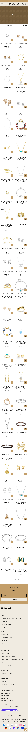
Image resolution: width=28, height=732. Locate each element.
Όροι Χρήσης (4, 634)
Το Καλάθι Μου (5, 670)
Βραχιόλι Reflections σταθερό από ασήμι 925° (7, 547)
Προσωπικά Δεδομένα (6, 637)
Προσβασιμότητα (5, 646)
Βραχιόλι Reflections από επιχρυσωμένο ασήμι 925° (7, 180)
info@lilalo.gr (8, 705)
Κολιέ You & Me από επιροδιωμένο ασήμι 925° (20, 273)
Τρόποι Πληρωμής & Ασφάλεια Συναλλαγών (12, 659)
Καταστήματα (4, 621)
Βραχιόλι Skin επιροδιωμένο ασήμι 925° (7, 89)
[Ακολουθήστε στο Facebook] (4, 715)
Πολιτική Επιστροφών (6, 643)
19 (18, 579)
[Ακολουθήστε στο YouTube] (20, 715)
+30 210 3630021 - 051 (7, 690)
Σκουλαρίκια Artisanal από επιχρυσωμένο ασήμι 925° (7, 387)
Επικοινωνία (4, 681)
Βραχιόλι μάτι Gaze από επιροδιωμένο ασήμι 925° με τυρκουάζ (20, 202)
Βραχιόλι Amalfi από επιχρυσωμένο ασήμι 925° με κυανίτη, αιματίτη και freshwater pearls (7, 342)
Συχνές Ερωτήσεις (6, 665)
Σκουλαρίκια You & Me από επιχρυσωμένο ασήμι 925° (20, 479)
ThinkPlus (22, 721)
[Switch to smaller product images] (26, 25)
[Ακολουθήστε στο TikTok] (23, 715)
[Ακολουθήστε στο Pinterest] (16, 715)
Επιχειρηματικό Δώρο (6, 624)
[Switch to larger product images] (23, 25)
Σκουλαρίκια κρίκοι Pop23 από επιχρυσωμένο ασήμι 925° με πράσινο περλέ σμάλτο (21, 570)
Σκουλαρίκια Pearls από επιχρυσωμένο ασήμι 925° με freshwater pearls (7, 158)
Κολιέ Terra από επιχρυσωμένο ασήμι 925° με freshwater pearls (7, 524)
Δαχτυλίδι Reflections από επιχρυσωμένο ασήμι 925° (21, 318)
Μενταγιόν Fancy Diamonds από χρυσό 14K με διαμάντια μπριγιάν (21, 388)
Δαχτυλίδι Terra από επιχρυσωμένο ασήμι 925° (7, 410)
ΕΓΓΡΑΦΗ (14, 599)
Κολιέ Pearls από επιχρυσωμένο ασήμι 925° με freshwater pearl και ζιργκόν (21, 89)
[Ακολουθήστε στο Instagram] (12, 715)
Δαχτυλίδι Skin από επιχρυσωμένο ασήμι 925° (21, 224)
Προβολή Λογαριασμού (7, 668)
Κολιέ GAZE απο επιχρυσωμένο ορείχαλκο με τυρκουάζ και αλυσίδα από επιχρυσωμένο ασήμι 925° (7, 226)
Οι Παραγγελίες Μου (6, 673)
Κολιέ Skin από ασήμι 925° (21, 523)
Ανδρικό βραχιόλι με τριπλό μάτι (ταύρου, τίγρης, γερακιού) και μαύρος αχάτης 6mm (7, 456)
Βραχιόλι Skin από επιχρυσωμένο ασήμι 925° (21, 67)
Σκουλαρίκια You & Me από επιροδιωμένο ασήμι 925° (7, 273)
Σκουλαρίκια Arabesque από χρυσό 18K (21, 365)
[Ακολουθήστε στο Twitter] (8, 715)
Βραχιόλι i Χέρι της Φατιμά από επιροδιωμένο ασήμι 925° (20, 295)
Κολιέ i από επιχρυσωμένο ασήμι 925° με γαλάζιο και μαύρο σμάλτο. (21, 158)
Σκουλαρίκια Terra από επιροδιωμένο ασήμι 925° (21, 112)
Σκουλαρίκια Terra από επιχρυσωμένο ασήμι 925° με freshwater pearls (7, 318)
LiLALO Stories (5, 653)
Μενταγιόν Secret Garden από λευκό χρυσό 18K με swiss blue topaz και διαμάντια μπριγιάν (21, 342)
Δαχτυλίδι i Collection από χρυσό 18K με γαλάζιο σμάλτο (7, 365)
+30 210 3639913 (5, 695)
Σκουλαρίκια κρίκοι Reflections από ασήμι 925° (7, 569)
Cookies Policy (5, 640)
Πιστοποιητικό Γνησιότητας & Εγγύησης (11, 618)
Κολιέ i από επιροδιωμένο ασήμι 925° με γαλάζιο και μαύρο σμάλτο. (20, 501)
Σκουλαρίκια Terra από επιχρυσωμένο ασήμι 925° (21, 45)
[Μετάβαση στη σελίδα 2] (21, 579)
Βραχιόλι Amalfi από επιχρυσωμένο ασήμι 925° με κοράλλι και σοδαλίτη (21, 134)
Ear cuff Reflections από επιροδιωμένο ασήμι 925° (7, 45)
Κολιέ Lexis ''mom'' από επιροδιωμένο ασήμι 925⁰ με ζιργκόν (21, 180)
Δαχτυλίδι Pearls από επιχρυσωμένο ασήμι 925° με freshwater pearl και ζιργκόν (7, 295)
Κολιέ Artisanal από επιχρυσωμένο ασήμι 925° (7, 479)
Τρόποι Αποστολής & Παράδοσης (9, 656)
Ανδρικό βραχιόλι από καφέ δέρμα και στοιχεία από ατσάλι (21, 434)
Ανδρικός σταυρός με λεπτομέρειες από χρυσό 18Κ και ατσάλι (7, 434)
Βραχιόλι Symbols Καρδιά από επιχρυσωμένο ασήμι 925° (7, 250)
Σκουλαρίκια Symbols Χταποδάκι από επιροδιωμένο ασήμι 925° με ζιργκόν (20, 250)
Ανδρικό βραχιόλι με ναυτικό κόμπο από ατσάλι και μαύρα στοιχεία (20, 411)
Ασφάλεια (3, 662)
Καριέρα (3, 627)
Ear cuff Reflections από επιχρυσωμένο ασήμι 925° (7, 202)
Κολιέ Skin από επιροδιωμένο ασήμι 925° (7, 134)
